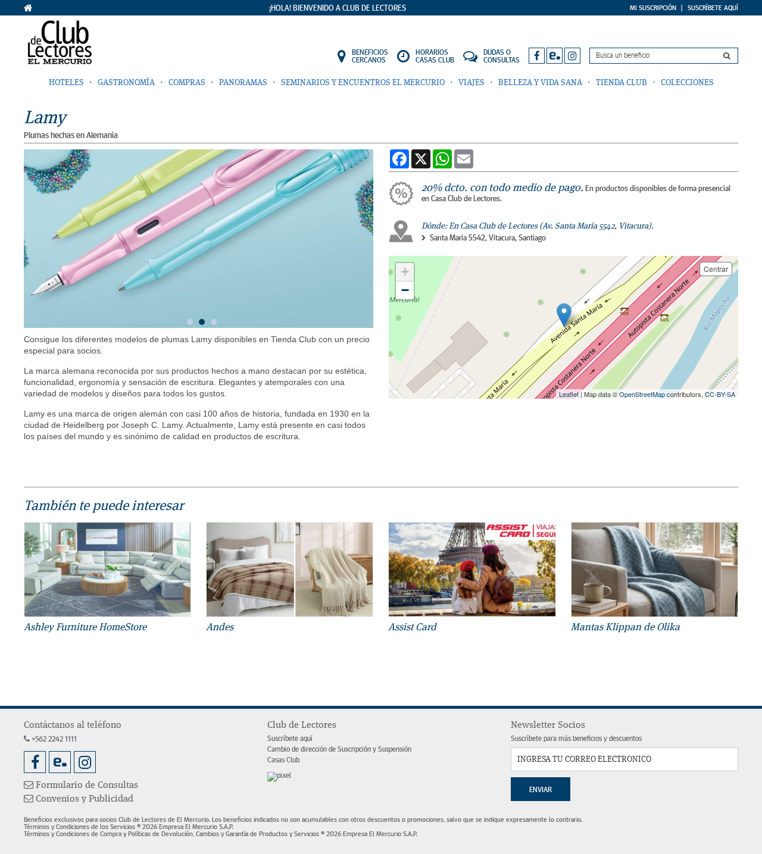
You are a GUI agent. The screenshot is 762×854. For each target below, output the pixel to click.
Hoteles (66, 83)
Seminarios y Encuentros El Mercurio (363, 83)
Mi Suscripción (653, 7)
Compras (186, 83)
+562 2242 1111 (53, 739)
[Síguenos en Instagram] (572, 56)
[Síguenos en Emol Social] (554, 56)
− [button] (405, 290)
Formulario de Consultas (85, 785)
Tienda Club (621, 83)
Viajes (471, 83)
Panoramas (243, 83)
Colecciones (687, 83)
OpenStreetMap (642, 394)
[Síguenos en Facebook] (537, 56)
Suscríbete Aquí (713, 7)
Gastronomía (126, 83)
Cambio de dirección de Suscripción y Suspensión (339, 749)
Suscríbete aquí (290, 739)
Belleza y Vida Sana (540, 83)
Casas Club (283, 760)
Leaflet (569, 394)
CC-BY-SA (720, 394)
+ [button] (405, 271)
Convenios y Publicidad (83, 799)
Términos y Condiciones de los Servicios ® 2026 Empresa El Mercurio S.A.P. (128, 826)
